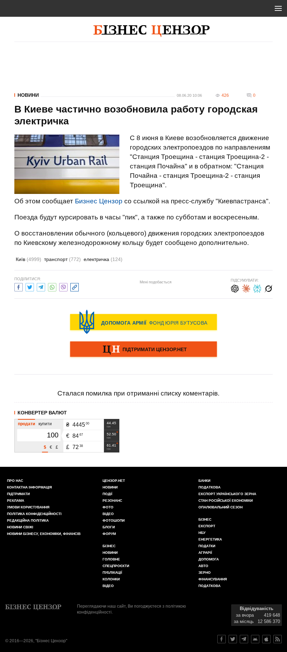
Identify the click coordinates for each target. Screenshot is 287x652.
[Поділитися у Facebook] (18, 286)
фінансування (212, 579)
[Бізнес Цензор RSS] (277, 639)
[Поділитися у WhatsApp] (52, 286)
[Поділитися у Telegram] (41, 286)
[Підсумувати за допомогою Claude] (246, 288)
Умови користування (28, 507)
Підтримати (18, 494)
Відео (108, 514)
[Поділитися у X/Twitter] (30, 286)
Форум (109, 534)
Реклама (15, 500)
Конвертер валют (42, 412)
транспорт (62, 259)
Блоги (109, 527)
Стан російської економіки (225, 500)
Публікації (112, 572)
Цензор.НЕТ (114, 481)
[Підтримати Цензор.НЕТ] (143, 350)
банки (204, 481)
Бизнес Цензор (98, 201)
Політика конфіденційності (34, 514)
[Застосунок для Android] (255, 639)
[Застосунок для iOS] (266, 639)
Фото (108, 507)
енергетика (210, 539)
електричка (103, 259)
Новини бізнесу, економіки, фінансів (43, 534)
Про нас (15, 481)
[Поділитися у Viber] (63, 286)
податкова (209, 586)
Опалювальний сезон (220, 507)
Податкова (209, 487)
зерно (204, 572)
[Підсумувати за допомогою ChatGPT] (235, 288)
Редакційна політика (28, 520)
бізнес (204, 519)
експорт (206, 526)
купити (45, 423)
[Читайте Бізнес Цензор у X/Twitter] (233, 639)
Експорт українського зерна (227, 494)
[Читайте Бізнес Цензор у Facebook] (221, 639)
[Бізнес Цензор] (152, 31)
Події (107, 494)
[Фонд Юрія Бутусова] (143, 322)
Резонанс (112, 500)
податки (206, 546)
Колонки (111, 579)
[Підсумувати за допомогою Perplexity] (257, 288)
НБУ (201, 533)
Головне (111, 559)
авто (203, 566)
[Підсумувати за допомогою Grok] (268, 288)
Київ (28, 259)
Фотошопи (114, 520)
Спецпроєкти (116, 566)
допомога (208, 559)
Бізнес (109, 546)
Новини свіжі (20, 527)
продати (26, 423)
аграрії (205, 553)
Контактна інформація (29, 487)
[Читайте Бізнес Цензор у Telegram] (244, 639)
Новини (28, 95)
